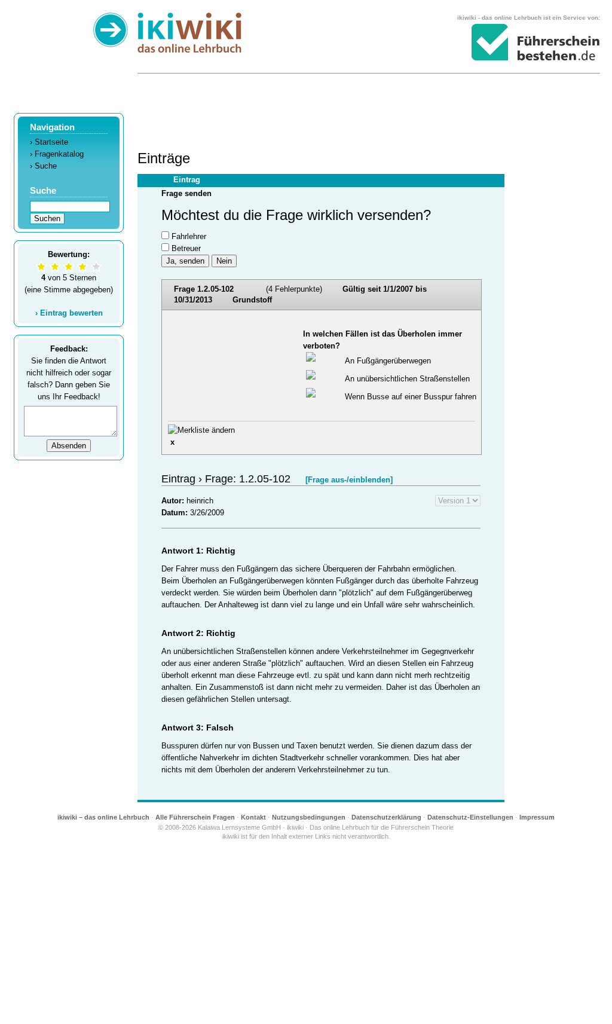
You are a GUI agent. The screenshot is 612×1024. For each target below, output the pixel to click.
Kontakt (253, 817)
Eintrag (186, 179)
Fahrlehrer (189, 236)
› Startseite (49, 141)
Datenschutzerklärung (386, 817)
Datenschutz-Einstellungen (470, 817)
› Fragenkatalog (57, 153)
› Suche (43, 165)
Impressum (537, 817)
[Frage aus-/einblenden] (349, 479)
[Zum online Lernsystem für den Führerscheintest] (536, 42)
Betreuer (186, 248)
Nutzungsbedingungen (308, 817)
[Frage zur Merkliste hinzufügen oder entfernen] (201, 430)
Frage (300, 294)
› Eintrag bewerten (69, 312)
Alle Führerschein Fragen (195, 817)
